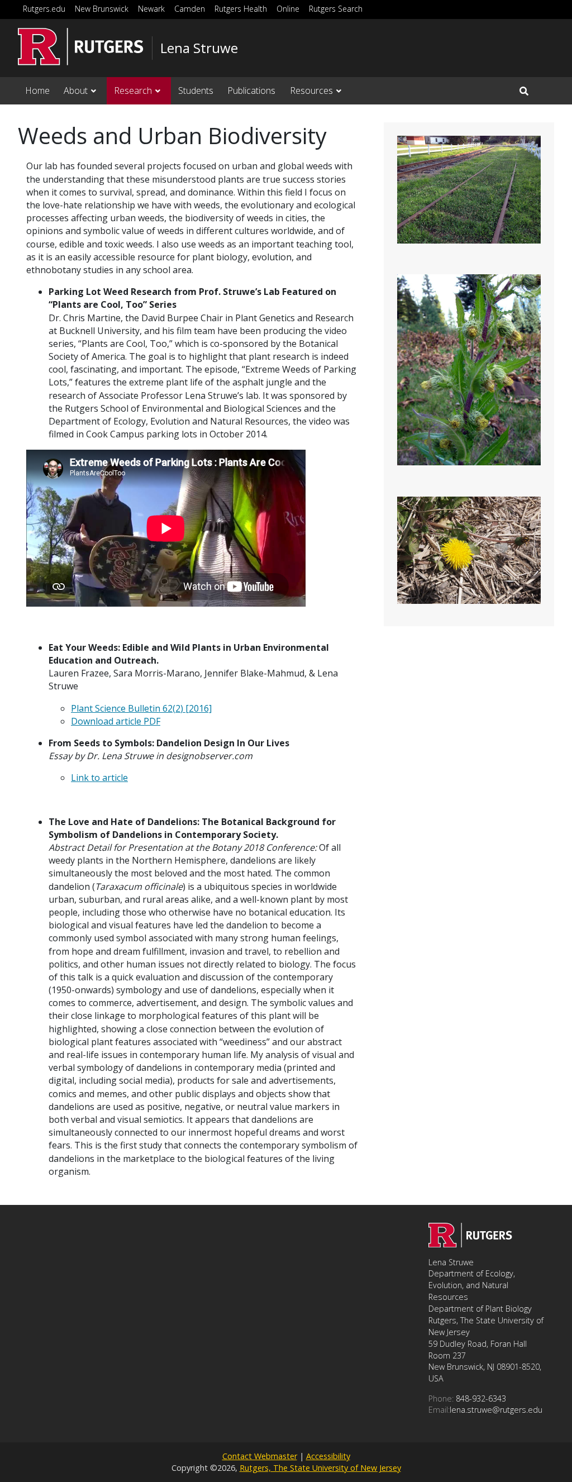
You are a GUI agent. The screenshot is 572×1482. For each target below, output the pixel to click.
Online (288, 8)
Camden (189, 8)
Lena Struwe (199, 48)
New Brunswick (101, 8)
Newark (151, 8)
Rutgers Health (240, 8)
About (76, 90)
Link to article (99, 777)
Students (195, 90)
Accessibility (328, 1456)
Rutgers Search (336, 8)
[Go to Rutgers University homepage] (80, 46)
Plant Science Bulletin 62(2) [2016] (141, 708)
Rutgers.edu (44, 8)
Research (133, 90)
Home (37, 90)
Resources (311, 90)
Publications (251, 90)
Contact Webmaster (259, 1456)
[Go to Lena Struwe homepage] (470, 1244)
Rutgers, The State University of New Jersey (320, 1467)
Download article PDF (115, 721)
